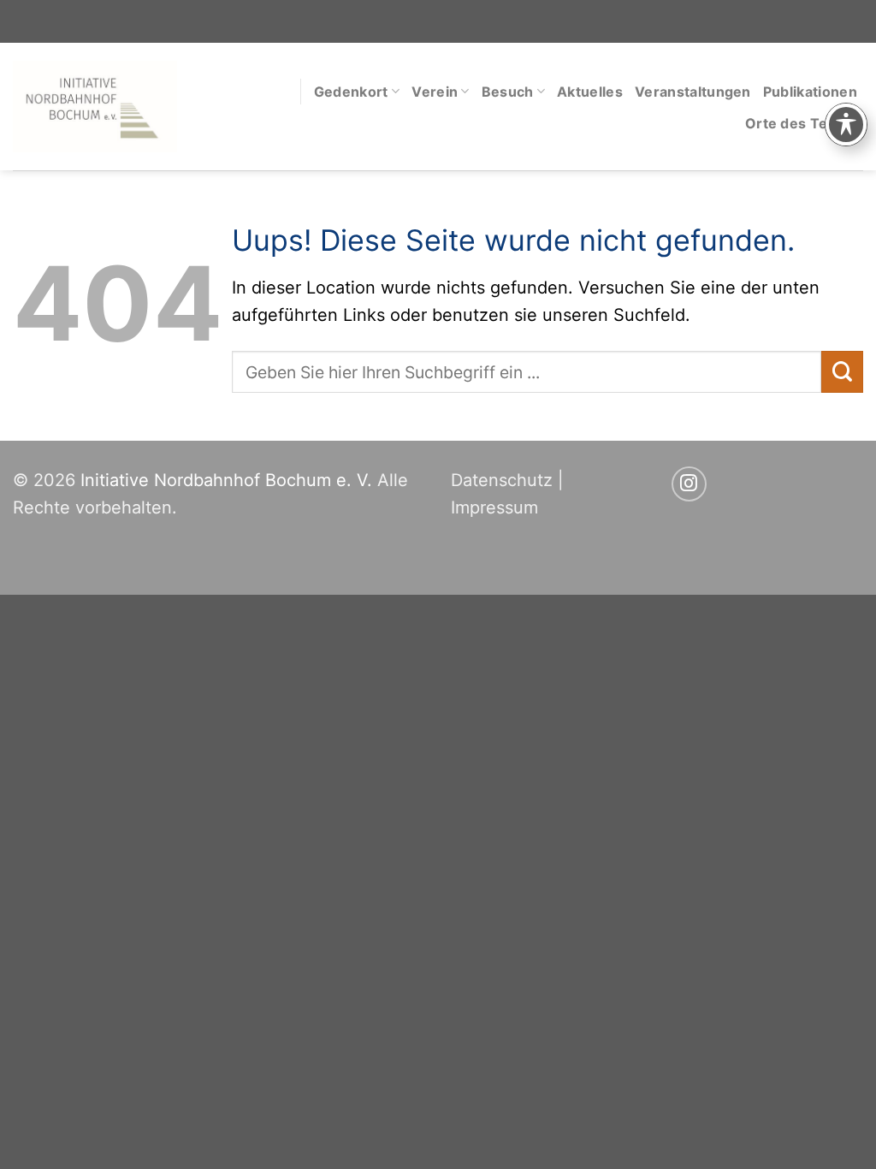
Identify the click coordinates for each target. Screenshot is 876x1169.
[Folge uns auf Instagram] (689, 483)
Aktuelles (590, 91)
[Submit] (842, 372)
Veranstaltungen (693, 91)
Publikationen (810, 91)
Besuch (508, 91)
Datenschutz (502, 480)
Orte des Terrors (804, 123)
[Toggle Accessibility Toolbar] (846, 124)
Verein (434, 91)
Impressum (494, 507)
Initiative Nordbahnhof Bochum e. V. (226, 480)
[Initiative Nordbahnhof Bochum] (95, 106)
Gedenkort (351, 91)
